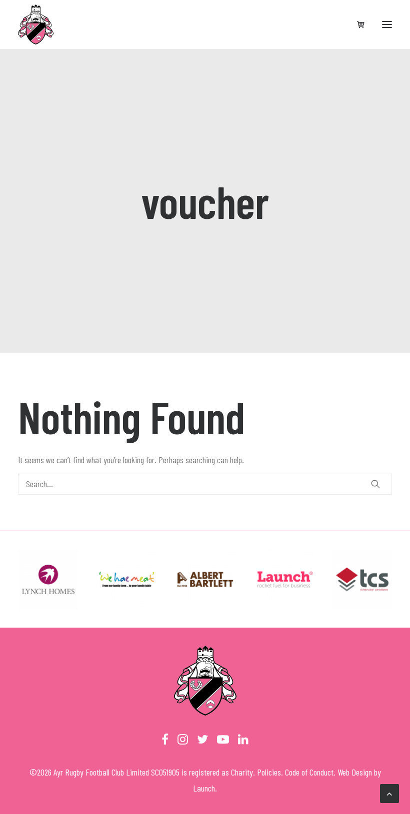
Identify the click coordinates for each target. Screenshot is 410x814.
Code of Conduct (309, 772)
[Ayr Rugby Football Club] (36, 24)
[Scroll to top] (389, 792)
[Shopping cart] (357, 24)
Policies (269, 772)
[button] (387, 24)
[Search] (205, 484)
